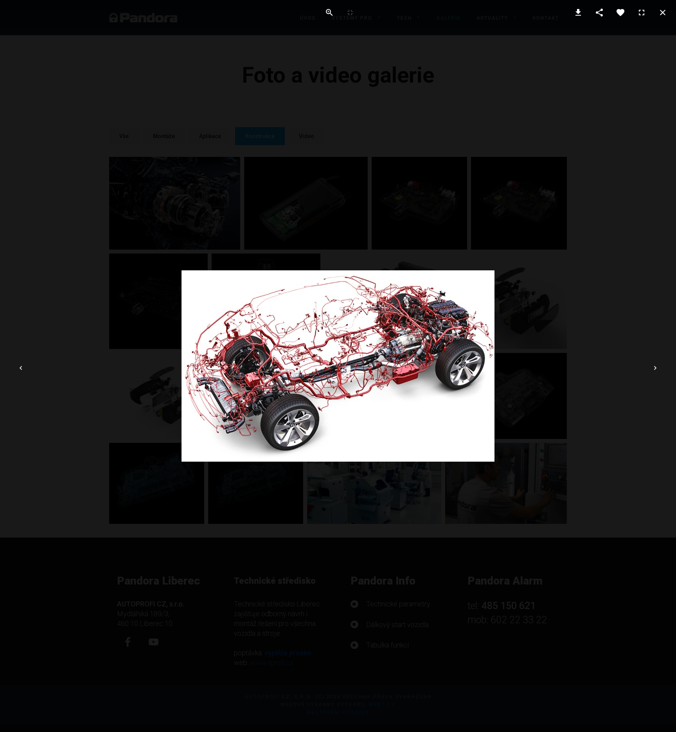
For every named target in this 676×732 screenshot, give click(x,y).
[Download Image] (578, 12)
